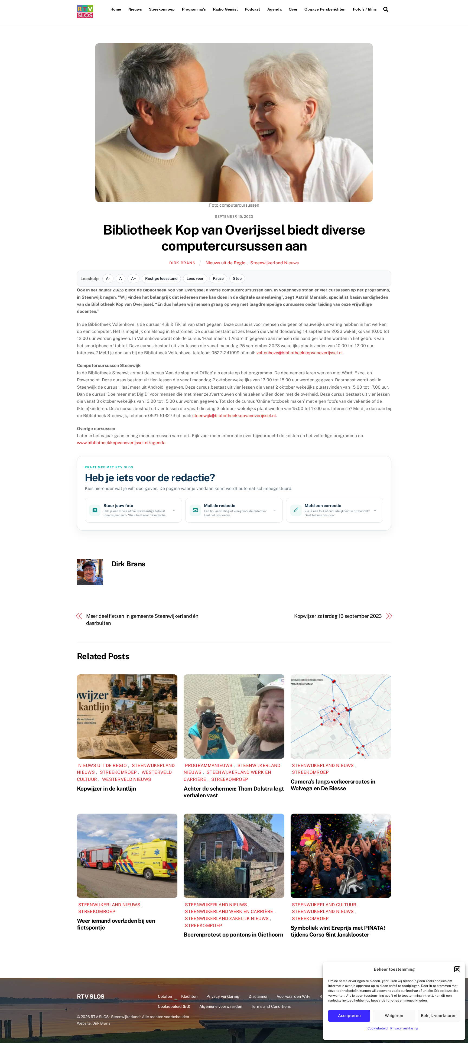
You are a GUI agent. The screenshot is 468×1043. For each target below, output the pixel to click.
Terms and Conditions (271, 1006)
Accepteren (349, 1015)
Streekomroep (162, 9)
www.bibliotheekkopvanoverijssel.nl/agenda (121, 442)
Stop (237, 278)
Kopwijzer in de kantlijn (106, 788)
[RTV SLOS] (85, 16)
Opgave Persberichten (325, 9)
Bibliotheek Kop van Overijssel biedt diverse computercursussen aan (234, 238)
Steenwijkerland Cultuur (324, 904)
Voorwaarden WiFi (293, 996)
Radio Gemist (225, 9)
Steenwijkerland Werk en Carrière (229, 911)
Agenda (274, 9)
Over (293, 9)
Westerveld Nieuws (126, 779)
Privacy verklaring (404, 1028)
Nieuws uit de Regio (225, 262)
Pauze (218, 278)
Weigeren (394, 1015)
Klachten (189, 996)
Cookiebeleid (378, 1028)
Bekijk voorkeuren (439, 1015)
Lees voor (195, 278)
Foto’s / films (365, 9)
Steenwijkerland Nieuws (274, 262)
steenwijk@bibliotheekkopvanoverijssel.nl (234, 415)
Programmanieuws (208, 765)
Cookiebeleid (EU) (174, 1006)
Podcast (252, 9)
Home (115, 9)
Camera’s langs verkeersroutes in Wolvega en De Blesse (333, 785)
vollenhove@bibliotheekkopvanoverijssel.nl (299, 352)
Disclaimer (258, 996)
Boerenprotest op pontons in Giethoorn (233, 934)
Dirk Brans (182, 263)
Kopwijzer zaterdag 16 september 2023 (338, 616)
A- (108, 278)
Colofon (165, 996)
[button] (457, 969)
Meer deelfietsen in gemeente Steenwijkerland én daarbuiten (142, 619)
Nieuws (135, 9)
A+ (133, 278)
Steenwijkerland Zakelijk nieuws (227, 918)
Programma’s (194, 9)
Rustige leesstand (161, 278)
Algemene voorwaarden (220, 1006)
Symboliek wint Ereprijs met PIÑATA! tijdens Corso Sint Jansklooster (338, 931)
